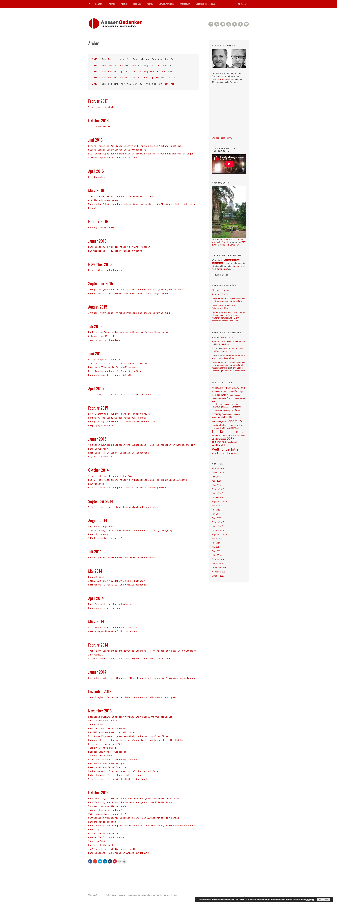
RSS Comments (210, 24)
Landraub (234, 420)
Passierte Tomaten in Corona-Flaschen (112, 367)
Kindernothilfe (227, 417)
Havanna (229, 414)
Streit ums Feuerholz (101, 107)
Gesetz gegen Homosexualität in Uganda (112, 631)
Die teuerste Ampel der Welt (106, 744)
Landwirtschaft (219, 424)
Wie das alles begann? (222, 137)
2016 (94, 65)
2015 (94, 71)
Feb (110, 59)
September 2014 (100, 501)
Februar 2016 (98, 221)
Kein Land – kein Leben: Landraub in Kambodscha (118, 453)
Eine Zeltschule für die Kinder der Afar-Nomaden (119, 247)
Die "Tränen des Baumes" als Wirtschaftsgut (115, 371)
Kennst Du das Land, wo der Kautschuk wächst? (117, 418)
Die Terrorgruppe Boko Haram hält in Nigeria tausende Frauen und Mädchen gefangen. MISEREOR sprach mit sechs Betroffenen (228, 316)
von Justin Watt (219, 242)
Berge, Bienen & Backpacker (105, 270)
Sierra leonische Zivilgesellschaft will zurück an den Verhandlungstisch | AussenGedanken (229, 365)
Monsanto (235, 427)
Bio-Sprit (239, 391)
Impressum (184, 3)
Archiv (150, 3)
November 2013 (100, 711)
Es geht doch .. (98, 577)
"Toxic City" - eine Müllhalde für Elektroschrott (119, 394)
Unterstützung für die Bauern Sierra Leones (115, 775)
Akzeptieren (323, 899)
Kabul (214, 417)
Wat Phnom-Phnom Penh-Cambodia (229, 239)
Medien (230, 425)
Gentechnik (236, 406)
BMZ (242, 395)
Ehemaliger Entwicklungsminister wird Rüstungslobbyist (123, 557)
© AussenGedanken (96, 895)
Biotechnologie (234, 395)
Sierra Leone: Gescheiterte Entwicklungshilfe (117, 150)
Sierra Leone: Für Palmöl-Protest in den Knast (117, 779)
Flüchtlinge (217, 406)
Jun (134, 65)
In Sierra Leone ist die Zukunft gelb (112, 849)
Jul (140, 71)
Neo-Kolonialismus (227, 431)
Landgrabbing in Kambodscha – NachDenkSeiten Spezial (121, 421)
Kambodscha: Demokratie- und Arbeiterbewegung (117, 585)
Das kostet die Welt (100, 845)
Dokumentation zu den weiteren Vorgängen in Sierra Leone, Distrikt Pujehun (136, 740)
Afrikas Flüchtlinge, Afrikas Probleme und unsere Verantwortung (129, 313)
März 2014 (96, 621)
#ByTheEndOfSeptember (101, 526)
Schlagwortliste (166, 3)
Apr (121, 65)
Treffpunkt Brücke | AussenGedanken (228, 341)
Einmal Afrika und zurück (104, 833)
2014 (94, 77)
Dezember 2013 (99, 691)
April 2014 (96, 598)
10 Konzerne (95, 724)
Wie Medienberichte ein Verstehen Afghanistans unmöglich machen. (129, 658)
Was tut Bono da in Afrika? (105, 720)
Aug (146, 71)
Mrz (116, 65)
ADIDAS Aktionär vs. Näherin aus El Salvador (116, 581)
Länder (98, 3)
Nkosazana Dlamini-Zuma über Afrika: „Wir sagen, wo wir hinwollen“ (131, 717)
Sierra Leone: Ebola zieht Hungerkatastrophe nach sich (123, 507)
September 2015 (100, 283)
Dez (172, 84)
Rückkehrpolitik (224, 435)
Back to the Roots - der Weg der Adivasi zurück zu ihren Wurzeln (129, 332)
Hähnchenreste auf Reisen (104, 608)
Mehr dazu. (310, 899)
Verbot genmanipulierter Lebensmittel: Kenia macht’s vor (124, 771)
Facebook (240, 24)
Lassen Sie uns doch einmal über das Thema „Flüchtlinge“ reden (128, 293)
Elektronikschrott (239, 398)
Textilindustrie (219, 441)
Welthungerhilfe (225, 449)
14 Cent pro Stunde (100, 755)
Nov (164, 71)
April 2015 (96, 388)
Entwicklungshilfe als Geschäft (108, 728)
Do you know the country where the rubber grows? (119, 414)
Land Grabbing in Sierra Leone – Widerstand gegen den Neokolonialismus (133, 798)
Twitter (246, 24)
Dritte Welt (216, 398)
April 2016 (96, 171)
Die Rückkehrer (97, 177)
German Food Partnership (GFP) (223, 410)
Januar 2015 (97, 439)
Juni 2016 (95, 140)
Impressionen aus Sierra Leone (107, 806)
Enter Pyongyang (98, 534)
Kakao (218, 417)
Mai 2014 (95, 571)
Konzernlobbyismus (219, 421)
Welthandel (218, 445)
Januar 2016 (97, 241)
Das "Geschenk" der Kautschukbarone (110, 604)
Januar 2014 (97, 672)
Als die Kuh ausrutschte (103, 200)
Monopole (227, 428)
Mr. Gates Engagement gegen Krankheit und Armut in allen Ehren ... (131, 736)
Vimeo (222, 24)
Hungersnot (238, 414)
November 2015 (100, 264)
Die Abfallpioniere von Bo (104, 359)
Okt (159, 65)
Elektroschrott (217, 401)
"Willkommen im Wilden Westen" (107, 814)
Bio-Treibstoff (220, 395)
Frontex (226, 407)
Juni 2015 (95, 353)
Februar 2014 (98, 645)
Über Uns (136, 3)
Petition (215, 435)
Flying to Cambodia (100, 456)
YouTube (228, 24)
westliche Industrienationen (225, 453)
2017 (94, 59)
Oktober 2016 (98, 120)
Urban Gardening (232, 442)
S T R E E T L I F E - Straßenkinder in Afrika (117, 363)
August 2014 (97, 520)
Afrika (220, 387)
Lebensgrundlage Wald (101, 227)
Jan (104, 65)
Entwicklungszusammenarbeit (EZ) (226, 404)
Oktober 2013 (98, 792)
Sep (152, 71)
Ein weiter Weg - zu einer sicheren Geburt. (115, 251)
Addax (215, 387)
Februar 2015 (98, 408)
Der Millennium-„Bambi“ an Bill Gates (112, 732)
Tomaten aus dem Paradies (104, 340)
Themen (111, 3)
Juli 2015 (95, 326)
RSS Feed (216, 24)
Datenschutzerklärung (206, 3)
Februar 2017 (98, 101)
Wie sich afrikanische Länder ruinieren (113, 627)
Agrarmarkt (230, 387)
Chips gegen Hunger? (100, 425)
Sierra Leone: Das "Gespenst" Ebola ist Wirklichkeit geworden (127, 487)
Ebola (229, 398)
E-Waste (223, 398)
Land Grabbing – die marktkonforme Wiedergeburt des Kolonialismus (130, 802)
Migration (238, 425)
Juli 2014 (95, 551)
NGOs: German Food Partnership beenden (112, 759)
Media (124, 3)
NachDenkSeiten (219, 79)
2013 (94, 84)
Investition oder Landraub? (105, 810)
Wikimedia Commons (229, 244)
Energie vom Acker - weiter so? (108, 752)
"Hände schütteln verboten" (105, 538)
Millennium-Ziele (217, 428)
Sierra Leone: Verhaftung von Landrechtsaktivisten (120, 196)
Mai (127, 77)
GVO (224, 414)
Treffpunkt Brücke (99, 126)
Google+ (234, 24)
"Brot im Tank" (97, 841)
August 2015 (97, 307)
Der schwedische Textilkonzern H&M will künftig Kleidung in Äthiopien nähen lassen (141, 678)
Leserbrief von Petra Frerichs (107, 767)
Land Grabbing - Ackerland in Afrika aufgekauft (118, 853)
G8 (230, 407)
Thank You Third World (102, 748)
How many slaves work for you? (107, 763)
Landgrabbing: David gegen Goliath (110, 375)
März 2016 (96, 190)
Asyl (238, 388)
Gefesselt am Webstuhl (102, 336)
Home (90, 4)
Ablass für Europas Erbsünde (106, 837)
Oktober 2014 (98, 470)
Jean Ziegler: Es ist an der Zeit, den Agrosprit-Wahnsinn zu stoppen (132, 697)
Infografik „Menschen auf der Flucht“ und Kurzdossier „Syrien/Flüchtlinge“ (136, 289)
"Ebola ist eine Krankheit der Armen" (112, 476)
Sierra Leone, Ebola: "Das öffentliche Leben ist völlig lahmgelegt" (131, 530)
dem (114, 895)
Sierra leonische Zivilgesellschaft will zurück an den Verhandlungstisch (135, 146)
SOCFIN (230, 438)
